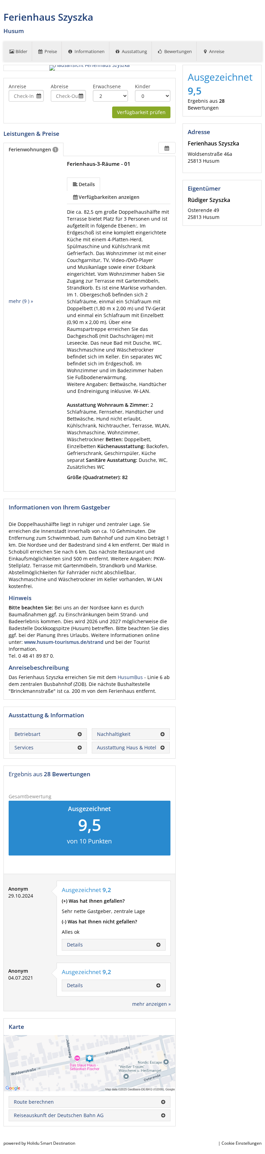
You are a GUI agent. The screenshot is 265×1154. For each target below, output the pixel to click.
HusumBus (131, 677)
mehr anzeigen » (151, 1004)
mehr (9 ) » (21, 301)
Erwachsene (107, 86)
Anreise (17, 86)
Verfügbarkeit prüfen (141, 112)
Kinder (142, 86)
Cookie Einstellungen (242, 1143)
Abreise (59, 86)
